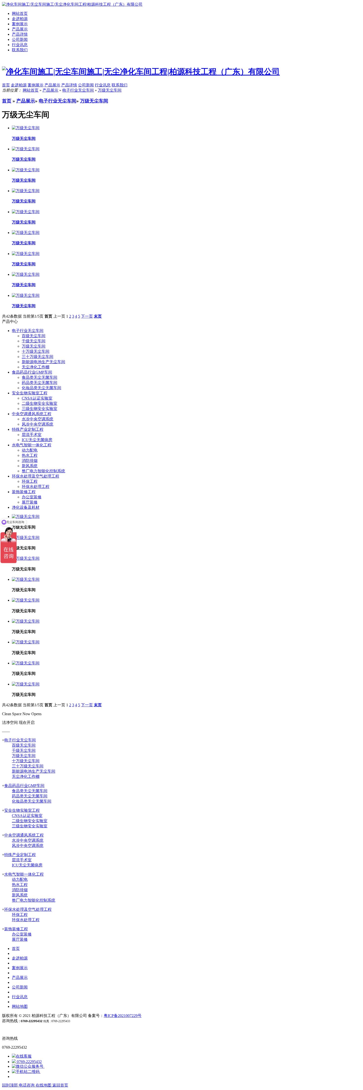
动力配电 (30, 450)
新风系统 (30, 466)
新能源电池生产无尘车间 (43, 362)
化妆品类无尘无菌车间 (41, 388)
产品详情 (20, 34)
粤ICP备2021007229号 (122, 1016)
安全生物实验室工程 (29, 393)
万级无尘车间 (109, 90)
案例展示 (20, 24)
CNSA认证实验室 (37, 398)
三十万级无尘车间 (37, 357)
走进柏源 (20, 19)
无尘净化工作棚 (35, 367)
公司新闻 (20, 39)
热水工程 (30, 455)
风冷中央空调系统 (37, 424)
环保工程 (30, 481)
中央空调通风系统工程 (31, 414)
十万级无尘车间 (35, 351)
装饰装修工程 (24, 492)
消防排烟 (30, 460)
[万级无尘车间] (26, 537)
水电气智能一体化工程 (31, 445)
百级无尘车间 (33, 336)
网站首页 (20, 13)
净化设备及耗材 (26, 507)
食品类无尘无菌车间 (39, 377)
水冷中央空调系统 (37, 419)
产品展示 (20, 29)
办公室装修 (31, 497)
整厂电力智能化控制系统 (43, 471)
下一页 (87, 316)
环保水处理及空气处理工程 (35, 476)
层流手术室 (31, 434)
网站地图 (20, 1006)
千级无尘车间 (33, 341)
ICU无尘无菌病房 (37, 440)
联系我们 (20, 50)
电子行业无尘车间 (78, 90)
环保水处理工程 (35, 486)
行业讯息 (20, 45)
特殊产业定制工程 (27, 429)
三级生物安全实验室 (39, 408)
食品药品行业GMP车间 (32, 372)
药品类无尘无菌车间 (39, 382)
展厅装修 (30, 502)
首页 (6, 100)
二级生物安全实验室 (39, 403)
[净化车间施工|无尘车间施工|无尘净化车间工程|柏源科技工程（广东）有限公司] (72, 4)
